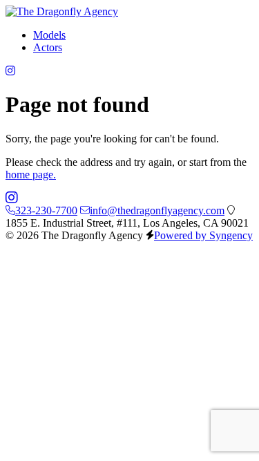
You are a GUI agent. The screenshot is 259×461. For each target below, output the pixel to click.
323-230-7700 (46, 210)
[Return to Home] (62, 11)
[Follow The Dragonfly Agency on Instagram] (10, 71)
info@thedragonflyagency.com (157, 210)
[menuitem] (49, 35)
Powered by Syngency (203, 235)
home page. (31, 174)
